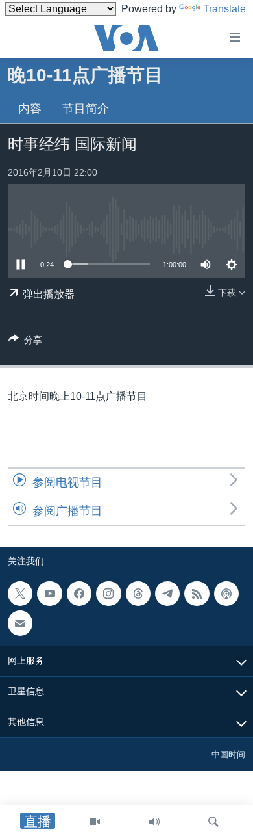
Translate (224, 8)
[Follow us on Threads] (138, 593)
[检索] (213, 821)
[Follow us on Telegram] (167, 593)
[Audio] (154, 821)
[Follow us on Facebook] (79, 593)
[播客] (226, 593)
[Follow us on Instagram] (108, 593)
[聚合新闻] (196, 593)
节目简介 (85, 108)
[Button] (25, 342)
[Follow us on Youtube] (49, 593)
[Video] (94, 821)
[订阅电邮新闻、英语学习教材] (20, 622)
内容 (30, 108)
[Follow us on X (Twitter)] (20, 593)
